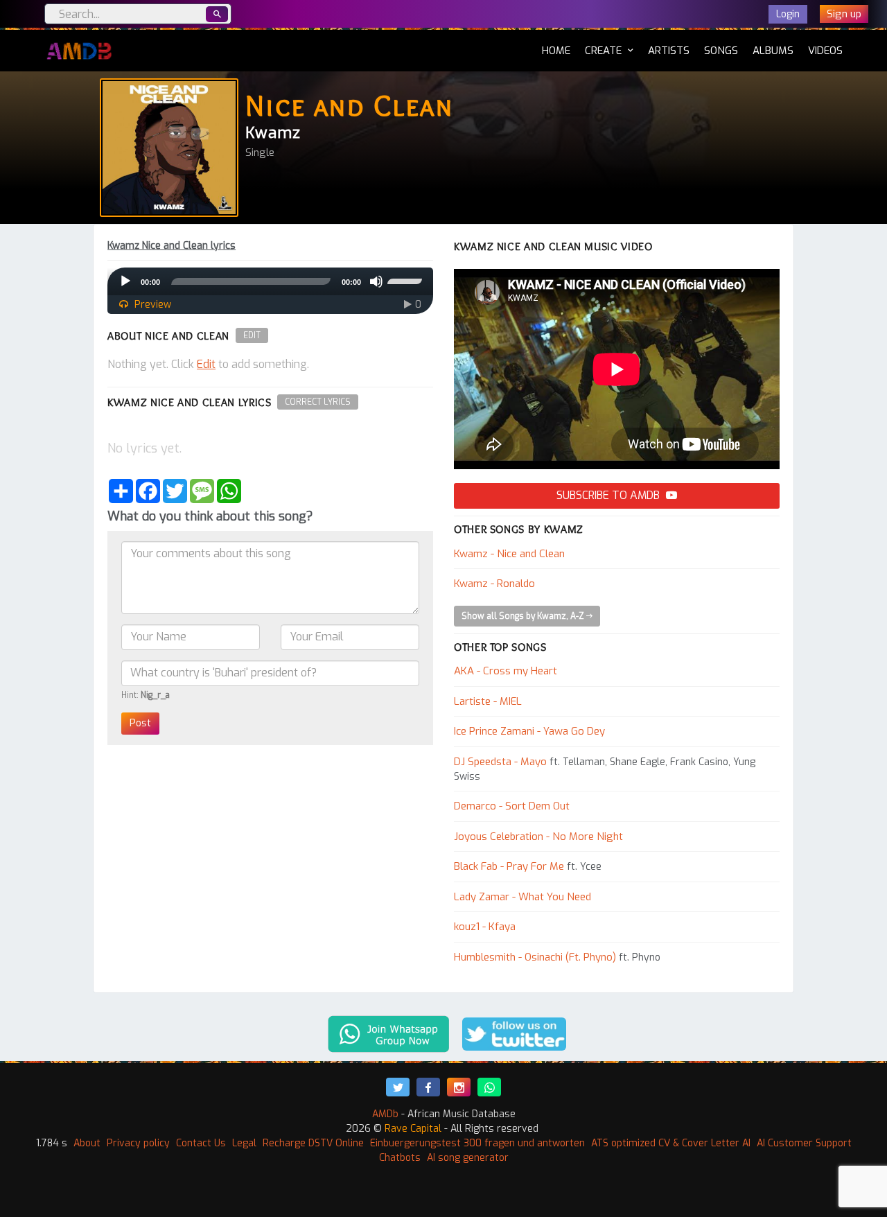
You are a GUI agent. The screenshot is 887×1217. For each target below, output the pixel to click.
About (86, 1143)
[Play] (125, 281)
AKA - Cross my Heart (505, 671)
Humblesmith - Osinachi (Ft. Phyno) (535, 957)
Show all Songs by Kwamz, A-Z (524, 616)
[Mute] (376, 281)
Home (556, 50)
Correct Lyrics (318, 402)
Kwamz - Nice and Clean (509, 554)
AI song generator (468, 1157)
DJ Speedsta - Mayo (500, 762)
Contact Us (201, 1143)
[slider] (406, 280)
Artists (669, 51)
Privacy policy (138, 1143)
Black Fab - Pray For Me (509, 866)
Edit (252, 335)
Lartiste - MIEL (488, 701)
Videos (825, 51)
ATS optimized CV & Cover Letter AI (670, 1143)
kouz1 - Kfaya (485, 927)
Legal (244, 1143)
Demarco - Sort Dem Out (512, 806)
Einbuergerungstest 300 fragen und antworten (477, 1143)
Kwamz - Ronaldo (494, 583)
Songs (721, 51)
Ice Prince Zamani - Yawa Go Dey (529, 731)
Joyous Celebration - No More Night (538, 836)
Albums (773, 51)
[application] (270, 281)
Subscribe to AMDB (609, 495)
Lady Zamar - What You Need (522, 897)
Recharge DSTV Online (313, 1143)
